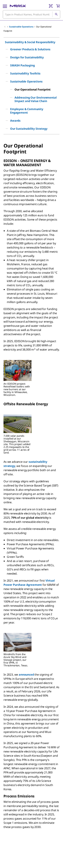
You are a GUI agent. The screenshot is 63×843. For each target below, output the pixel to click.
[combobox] (31, 14)
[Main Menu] (5, 5)
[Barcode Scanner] (51, 6)
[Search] (56, 14)
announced (26, 674)
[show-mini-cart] (58, 6)
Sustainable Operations (21, 26)
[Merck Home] (18, 6)
